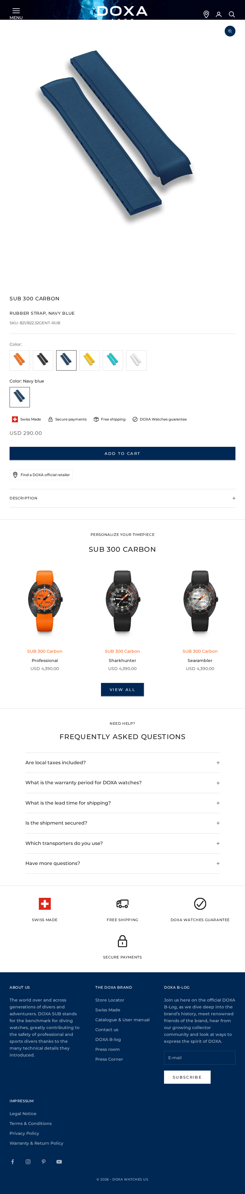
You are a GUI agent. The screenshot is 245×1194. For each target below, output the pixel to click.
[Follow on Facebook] (13, 1162)
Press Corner (109, 1059)
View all (122, 689)
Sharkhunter (122, 660)
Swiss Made (107, 1010)
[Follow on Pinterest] (44, 1162)
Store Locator (109, 1000)
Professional (45, 660)
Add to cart (123, 453)
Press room (107, 1049)
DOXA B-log (108, 1039)
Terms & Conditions (31, 1123)
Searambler (200, 660)
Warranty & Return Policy (36, 1143)
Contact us (106, 1029)
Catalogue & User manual (122, 1019)
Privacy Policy (24, 1133)
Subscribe (187, 1077)
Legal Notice (23, 1113)
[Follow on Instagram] (28, 1162)
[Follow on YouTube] (59, 1162)
